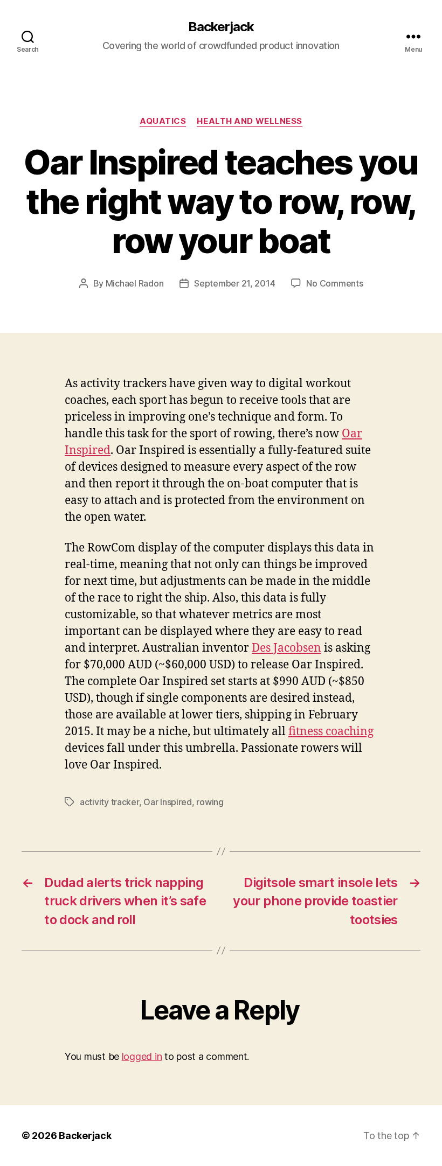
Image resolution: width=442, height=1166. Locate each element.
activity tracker (109, 802)
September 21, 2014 (234, 283)
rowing (209, 802)
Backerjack (221, 26)
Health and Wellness (249, 121)
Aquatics (163, 121)
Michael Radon (135, 283)
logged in (142, 1056)
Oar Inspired (167, 802)
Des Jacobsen (286, 648)
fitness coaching (331, 731)
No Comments (334, 283)
